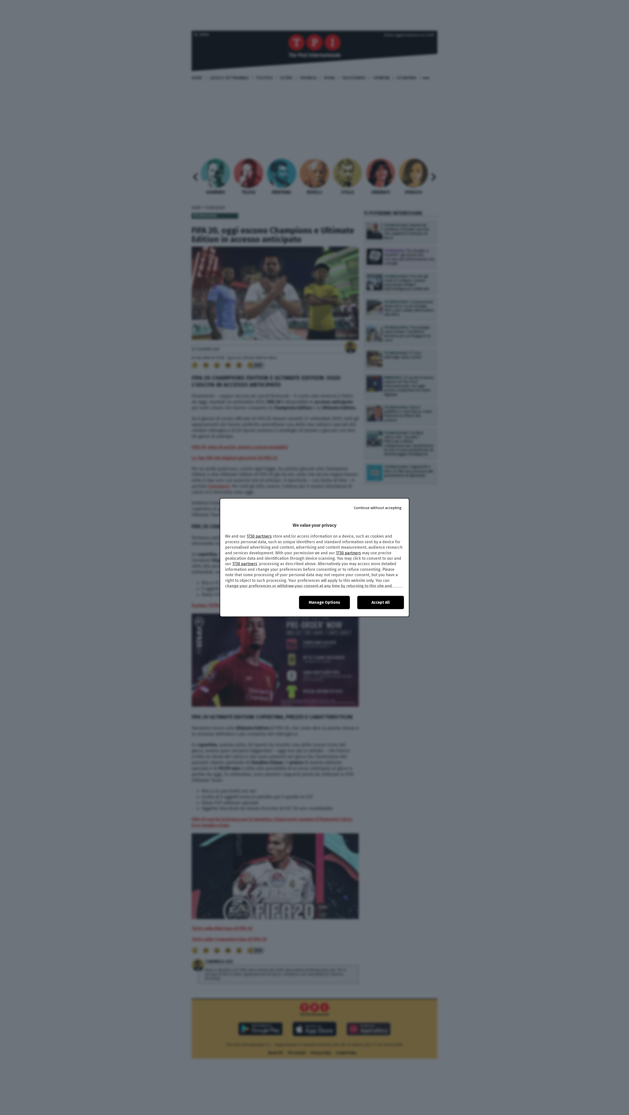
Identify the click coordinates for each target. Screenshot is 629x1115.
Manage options (324, 602)
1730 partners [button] (259, 536)
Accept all (381, 602)
